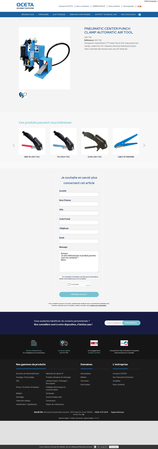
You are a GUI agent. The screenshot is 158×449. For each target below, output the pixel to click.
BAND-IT (35, 19)
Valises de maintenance (55, 404)
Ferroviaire (43, 14)
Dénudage (20, 397)
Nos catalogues (128, 14)
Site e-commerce (82, 6)
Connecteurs (50, 401)
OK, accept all (102, 447)
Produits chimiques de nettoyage (58, 377)
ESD (17, 381)
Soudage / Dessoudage (25, 377)
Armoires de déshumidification (27, 374)
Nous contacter (119, 385)
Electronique (59, 14)
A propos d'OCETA (120, 374)
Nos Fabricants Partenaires (123, 377)
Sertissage (50, 393)
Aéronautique (27, 14)
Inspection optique (23, 401)
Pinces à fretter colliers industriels (48, 19)
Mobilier (19, 393)
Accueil (21, 19)
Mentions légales (64, 418)
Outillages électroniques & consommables (55, 388)
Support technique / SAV (106, 14)
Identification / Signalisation (26, 404)
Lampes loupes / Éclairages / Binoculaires (57, 382)
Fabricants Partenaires (80, 14)
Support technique (117, 412)
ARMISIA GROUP (99, 6)
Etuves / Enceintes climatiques (27, 387)
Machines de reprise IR (54, 374)
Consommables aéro (54, 397)
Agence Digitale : (89, 418)
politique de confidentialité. (98, 305)
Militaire (83, 377)
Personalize (113, 447)
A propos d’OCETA (66, 6)
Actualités (116, 381)
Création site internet (76, 418)
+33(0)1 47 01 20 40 (101, 412)
